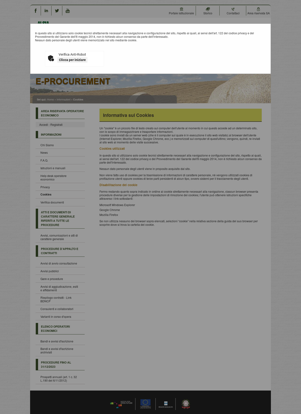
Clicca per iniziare (72, 60)
